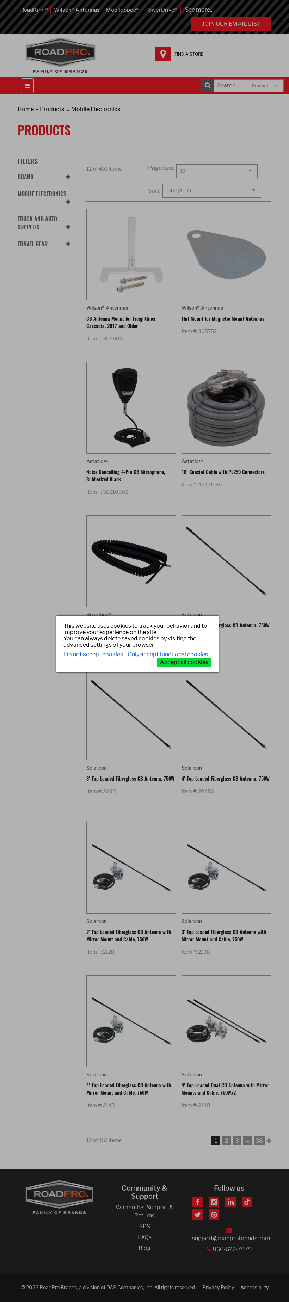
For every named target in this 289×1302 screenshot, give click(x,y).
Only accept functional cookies (168, 654)
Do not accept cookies (93, 654)
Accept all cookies (184, 662)
